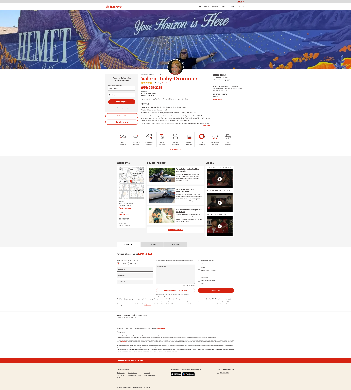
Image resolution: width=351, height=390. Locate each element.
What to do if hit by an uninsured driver (185, 190)
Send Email (216, 290)
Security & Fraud (132, 373)
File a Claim (122, 116)
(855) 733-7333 (147, 305)
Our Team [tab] (175, 244)
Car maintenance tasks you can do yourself (189, 211)
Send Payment (122, 122)
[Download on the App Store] (176, 374)
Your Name (121, 269)
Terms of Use (120, 375)
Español (239, 1)
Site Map (119, 378)
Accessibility (147, 373)
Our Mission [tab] (152, 244)
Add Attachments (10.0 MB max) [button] (175, 290)
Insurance (203, 6)
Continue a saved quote (121, 108)
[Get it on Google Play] (188, 374)
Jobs (223, 6)
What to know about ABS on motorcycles (187, 170)
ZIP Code (112, 95)
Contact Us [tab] (128, 244)
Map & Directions (125, 208)
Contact (232, 6)
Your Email (123, 263)
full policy (123, 341)
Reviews (215, 6)
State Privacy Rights (149, 375)
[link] (113, 6)
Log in (241, 6)
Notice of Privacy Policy (134, 375)
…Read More (206, 125)
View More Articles (175, 230)
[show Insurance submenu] (208, 6)
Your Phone (133, 263)
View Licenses (217, 99)
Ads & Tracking (121, 373)
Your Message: (161, 266)
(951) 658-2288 (151, 87)
